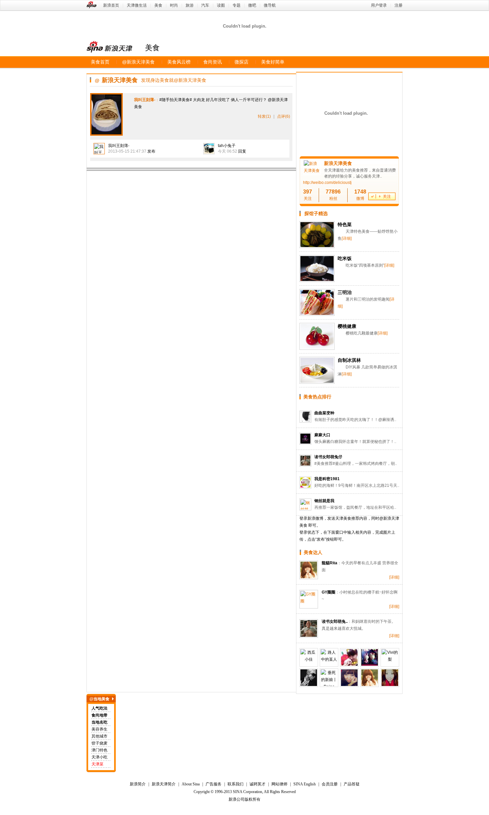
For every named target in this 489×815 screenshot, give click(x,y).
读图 (221, 5)
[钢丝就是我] (305, 504)
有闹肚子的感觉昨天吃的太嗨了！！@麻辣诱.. (355, 419)
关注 (308, 198)
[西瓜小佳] (308, 657)
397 (307, 192)
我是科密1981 (327, 478)
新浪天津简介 (164, 784)
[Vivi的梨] (390, 657)
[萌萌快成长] (390, 677)
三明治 (345, 292)
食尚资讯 (212, 62)
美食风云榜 (179, 62)
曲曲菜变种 (324, 413)
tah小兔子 (227, 145)
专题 (237, 5)
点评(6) (283, 116)
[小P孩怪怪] (308, 677)
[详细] (347, 238)
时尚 (174, 5)
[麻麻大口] (305, 439)
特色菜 (345, 224)
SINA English (304, 784)
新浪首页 (111, 5)
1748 (360, 192)
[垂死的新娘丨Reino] (329, 677)
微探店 (241, 62)
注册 (399, 5)
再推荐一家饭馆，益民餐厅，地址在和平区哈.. (355, 507)
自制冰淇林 (349, 360)
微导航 (270, 5)
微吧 (252, 5)
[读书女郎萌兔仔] (305, 461)
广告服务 (214, 784)
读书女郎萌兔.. (335, 621)
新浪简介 (138, 784)
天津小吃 (99, 757)
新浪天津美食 (138, 62)
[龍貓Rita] (308, 570)
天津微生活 (137, 5)
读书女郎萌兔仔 (328, 457)
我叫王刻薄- (118, 145)
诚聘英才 (257, 784)
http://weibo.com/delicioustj (327, 182)
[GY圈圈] (308, 599)
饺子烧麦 (99, 743)
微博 (360, 198)
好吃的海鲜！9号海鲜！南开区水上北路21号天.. (356, 485)
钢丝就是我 (324, 500)
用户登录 (379, 5)
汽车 (205, 5)
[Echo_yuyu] (369, 657)
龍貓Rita (329, 563)
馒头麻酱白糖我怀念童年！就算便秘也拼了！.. (355, 441)
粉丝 (333, 198)
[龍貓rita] (369, 677)
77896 (333, 192)
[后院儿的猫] (349, 657)
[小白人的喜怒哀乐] (349, 677)
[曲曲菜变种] (305, 417)
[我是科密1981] (305, 482)
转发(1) (264, 116)
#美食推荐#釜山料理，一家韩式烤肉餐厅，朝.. (355, 463)
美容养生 (99, 729)
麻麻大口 (322, 435)
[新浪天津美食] (312, 170)
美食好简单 (272, 62)
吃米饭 (345, 258)
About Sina (191, 784)
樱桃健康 (347, 326)
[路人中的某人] (329, 657)
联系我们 (236, 784)
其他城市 (99, 736)
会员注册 (330, 784)
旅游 (190, 5)
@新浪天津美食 (190, 80)
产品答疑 (352, 784)
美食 (158, 5)
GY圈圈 (328, 592)
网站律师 (279, 784)
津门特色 (99, 750)
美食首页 (100, 62)
